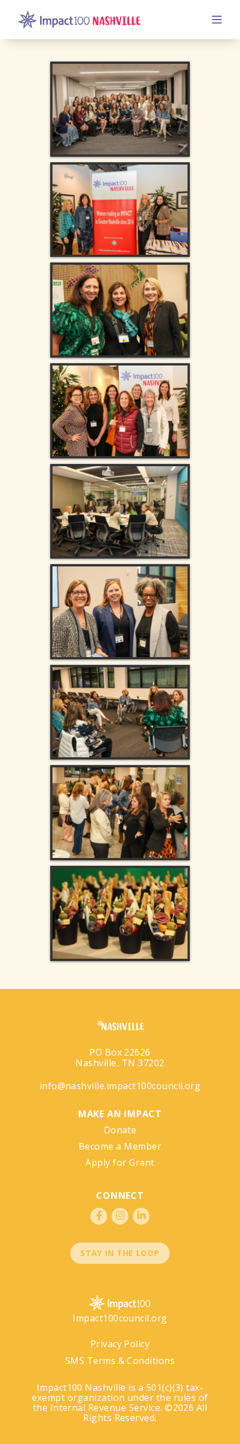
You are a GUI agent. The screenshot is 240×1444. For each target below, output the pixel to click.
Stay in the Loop (119, 1253)
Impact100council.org (120, 1318)
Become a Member (120, 1146)
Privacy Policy (120, 1344)
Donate (120, 1130)
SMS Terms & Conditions (120, 1360)
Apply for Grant (119, 1162)
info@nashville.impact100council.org (120, 1086)
